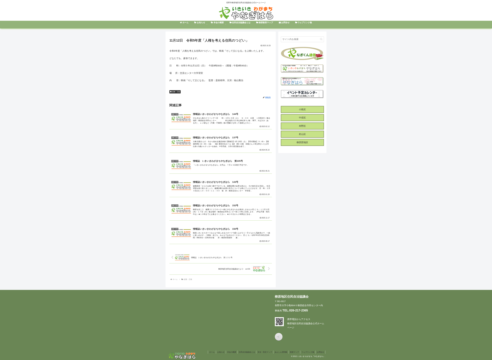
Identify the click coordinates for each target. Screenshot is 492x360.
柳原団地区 (302, 142)
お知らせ (220, 352)
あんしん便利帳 (281, 352)
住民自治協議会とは (247, 352)
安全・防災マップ (265, 352)
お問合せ (320, 352)
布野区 (302, 126)
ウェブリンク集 (308, 352)
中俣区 (302, 117)
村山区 (302, 134)
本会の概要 (231, 352)
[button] (321, 39)
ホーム (212, 352)
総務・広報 (176, 92)
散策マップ (294, 352)
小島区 (302, 109)
